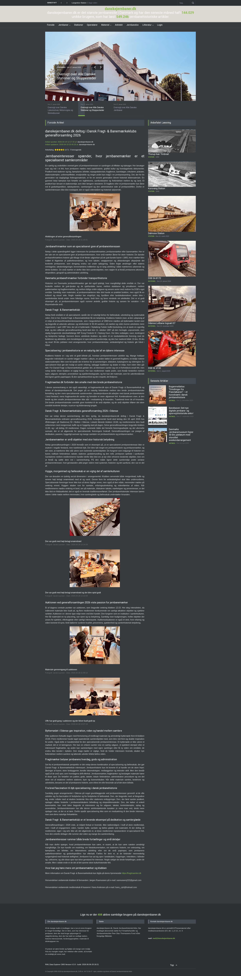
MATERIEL (152, 281)
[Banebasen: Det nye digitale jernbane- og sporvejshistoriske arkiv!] (157, 394)
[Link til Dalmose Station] (172, 214)
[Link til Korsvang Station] (172, 174)
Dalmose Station (156, 233)
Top (172, 965)
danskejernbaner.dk (120, 8)
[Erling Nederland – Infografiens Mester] (157, 437)
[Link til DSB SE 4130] (172, 348)
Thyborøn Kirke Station (81, 3)
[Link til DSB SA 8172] (172, 259)
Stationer (78, 25)
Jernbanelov (132, 25)
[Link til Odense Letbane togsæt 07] (172, 304)
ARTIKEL (172, 395)
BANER (60, 67)
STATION (151, 157)
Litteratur (147, 25)
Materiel (105, 25)
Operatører (92, 25)
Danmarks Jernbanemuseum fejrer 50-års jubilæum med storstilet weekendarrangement (181, 413)
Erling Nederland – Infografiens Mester (179, 430)
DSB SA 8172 (154, 278)
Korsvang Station (156, 188)
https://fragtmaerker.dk (131, 873)
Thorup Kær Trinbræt (158, 154)
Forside (50, 25)
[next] (101, 67)
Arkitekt (119, 25)
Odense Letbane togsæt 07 (161, 323)
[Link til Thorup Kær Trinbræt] (172, 141)
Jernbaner (63, 25)
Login (160, 25)
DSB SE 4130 (154, 368)
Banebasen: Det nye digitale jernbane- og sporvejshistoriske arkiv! (181, 389)
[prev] (95, 67)
